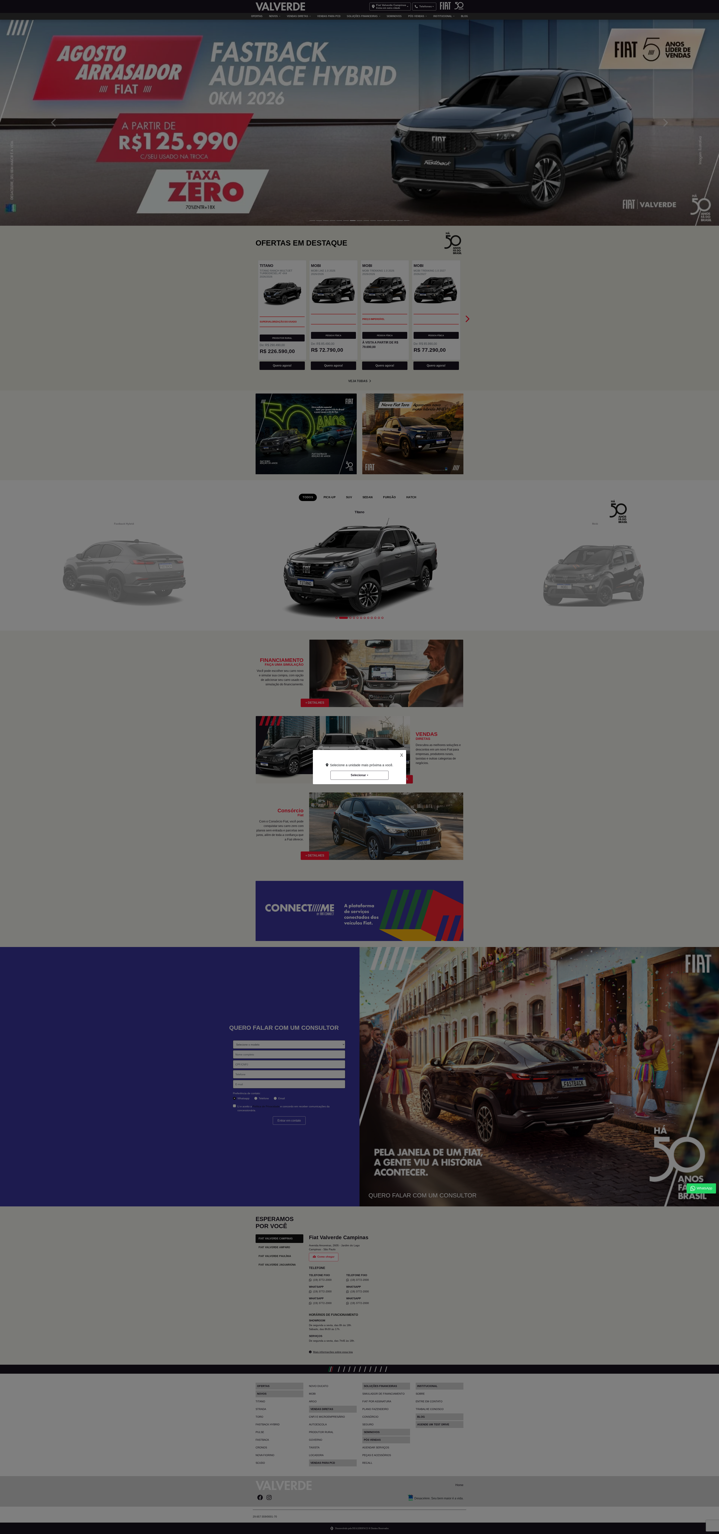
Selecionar (358, 775)
